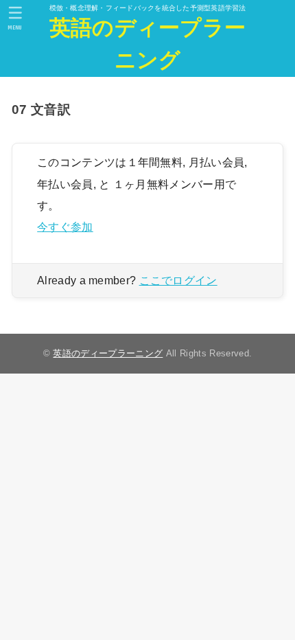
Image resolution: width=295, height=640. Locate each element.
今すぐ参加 (65, 226)
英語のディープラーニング (147, 44)
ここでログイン (178, 280)
